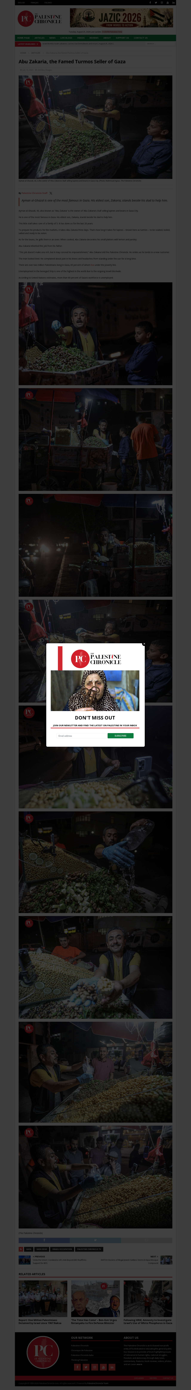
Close (144, 643)
